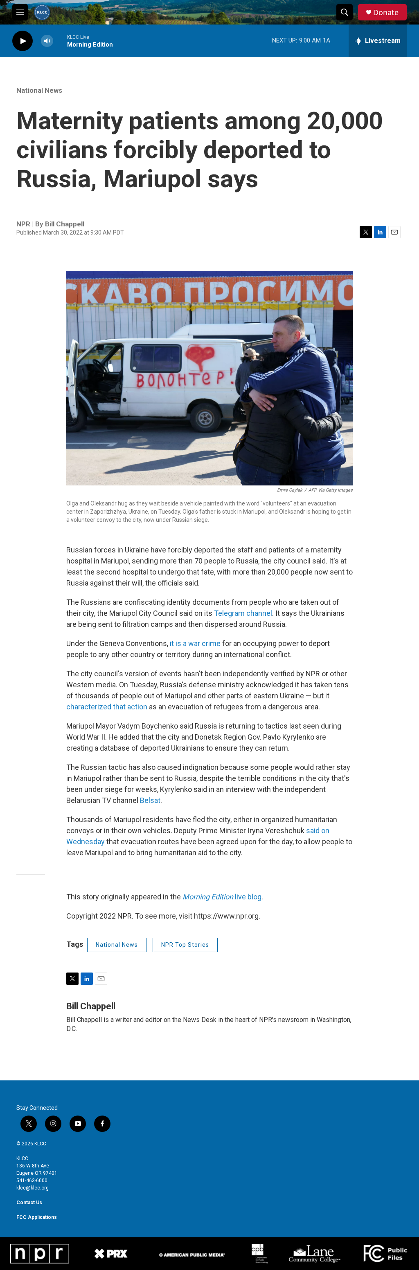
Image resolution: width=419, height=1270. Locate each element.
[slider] (60, 40)
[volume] (47, 41)
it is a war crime (195, 643)
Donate (386, 12)
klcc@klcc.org (32, 1188)
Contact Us (29, 1202)
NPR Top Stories (185, 944)
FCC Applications (36, 1217)
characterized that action (106, 706)
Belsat (150, 800)
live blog (221, 896)
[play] (22, 41)
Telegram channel (243, 613)
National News (39, 90)
